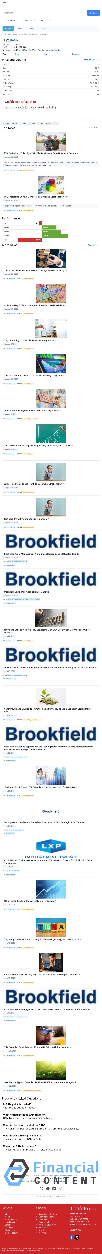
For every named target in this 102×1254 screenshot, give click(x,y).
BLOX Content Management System (19, 1250)
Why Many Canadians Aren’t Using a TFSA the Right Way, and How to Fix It (42, 939)
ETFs (32, 29)
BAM (13, 40)
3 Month (32, 123)
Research (76, 54)
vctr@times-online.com (86, 1224)
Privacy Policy (58, 1181)
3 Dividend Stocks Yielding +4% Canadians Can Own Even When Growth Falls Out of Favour (46, 631)
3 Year (48, 123)
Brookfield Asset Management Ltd (17, 561)
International (33, 34)
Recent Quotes (9, 20)
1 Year (40, 123)
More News (92, 128)
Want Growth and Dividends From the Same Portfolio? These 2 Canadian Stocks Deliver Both (47, 710)
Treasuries (43, 34)
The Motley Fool (10, 170)
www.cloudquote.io (69, 1175)
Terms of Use (51, 1248)
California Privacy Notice (73, 1248)
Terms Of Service (75, 1181)
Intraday (6, 123)
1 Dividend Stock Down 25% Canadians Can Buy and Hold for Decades (40, 787)
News (15, 34)
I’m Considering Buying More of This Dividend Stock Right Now (36, 196)
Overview (8, 34)
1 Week (14, 123)
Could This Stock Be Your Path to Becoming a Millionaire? (33, 484)
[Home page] (84, 1208)
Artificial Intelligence (28, 170)
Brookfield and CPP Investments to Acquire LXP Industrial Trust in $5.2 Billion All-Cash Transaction (47, 861)
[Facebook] (48, 1189)
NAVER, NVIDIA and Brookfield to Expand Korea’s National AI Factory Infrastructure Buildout (50, 667)
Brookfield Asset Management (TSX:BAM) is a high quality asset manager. (38, 206)
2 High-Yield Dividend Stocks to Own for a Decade (30, 901)
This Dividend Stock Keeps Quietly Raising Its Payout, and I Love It (38, 445)
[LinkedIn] (54, 1189)
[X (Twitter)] (41, 1189)
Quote (18, 54)
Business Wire (10, 833)
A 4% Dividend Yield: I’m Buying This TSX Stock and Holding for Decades (41, 974)
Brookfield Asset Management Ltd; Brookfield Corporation (24, 599)
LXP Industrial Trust (13, 870)
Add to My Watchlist (52, 50)
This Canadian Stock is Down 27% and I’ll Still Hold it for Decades (37, 1047)
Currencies (23, 34)
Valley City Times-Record (19, 1248)
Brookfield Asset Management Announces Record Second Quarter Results (41, 554)
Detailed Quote (90, 59)
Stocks (20, 29)
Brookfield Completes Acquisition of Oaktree (26, 591)
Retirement (38, 720)
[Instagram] (60, 1189)
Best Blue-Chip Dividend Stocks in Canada (26, 519)
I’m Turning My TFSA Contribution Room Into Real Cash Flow (35, 305)
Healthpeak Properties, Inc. (15, 830)
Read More (92, 245)
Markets (8, 29)
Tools (43, 29)
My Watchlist (28, 20)
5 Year (56, 123)
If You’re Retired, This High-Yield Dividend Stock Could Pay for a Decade (41, 153)
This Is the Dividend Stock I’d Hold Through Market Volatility (35, 270)
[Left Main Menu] (5, 3)
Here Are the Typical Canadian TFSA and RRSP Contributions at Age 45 (40, 1082)
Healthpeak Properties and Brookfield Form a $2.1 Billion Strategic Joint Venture (43, 822)
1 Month (23, 123)
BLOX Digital (36, 1250)
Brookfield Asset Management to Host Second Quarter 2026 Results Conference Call (46, 1009)
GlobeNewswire (10, 565)
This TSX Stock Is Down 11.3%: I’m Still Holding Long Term (34, 375)
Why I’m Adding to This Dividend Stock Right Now (29, 340)
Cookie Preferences (87, 1248)
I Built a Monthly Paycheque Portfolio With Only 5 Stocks (33, 410)
